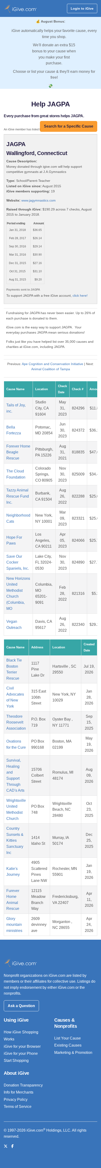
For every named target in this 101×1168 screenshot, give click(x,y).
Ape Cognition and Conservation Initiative (52, 364)
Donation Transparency (23, 1085)
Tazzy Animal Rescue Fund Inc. (17, 496)
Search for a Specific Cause (68, 126)
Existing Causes (68, 1045)
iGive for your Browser (22, 1046)
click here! (80, 295)
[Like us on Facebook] (12, 1146)
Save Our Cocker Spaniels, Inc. (17, 562)
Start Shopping (16, 1061)
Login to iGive (82, 8)
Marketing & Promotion (73, 1053)
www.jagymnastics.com (38, 200)
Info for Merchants (18, 1092)
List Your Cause (67, 1038)
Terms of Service (17, 1107)
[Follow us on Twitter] (6, 1146)
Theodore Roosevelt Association (16, 722)
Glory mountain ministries (14, 925)
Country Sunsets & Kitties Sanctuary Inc (14, 840)
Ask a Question (21, 1006)
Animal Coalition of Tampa (50, 369)
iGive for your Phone (21, 1053)
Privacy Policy (15, 1100)
